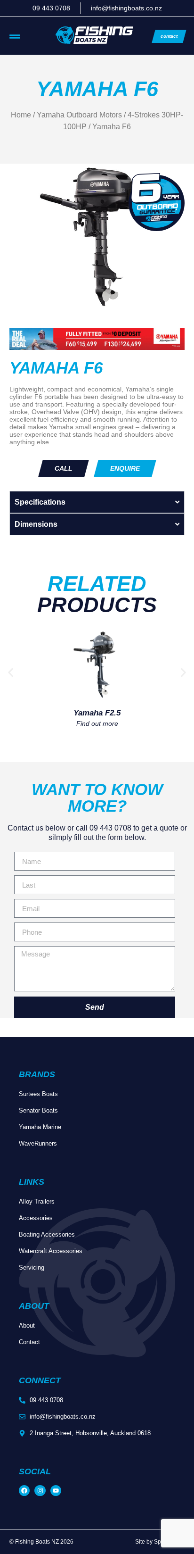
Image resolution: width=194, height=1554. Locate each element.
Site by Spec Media (160, 1541)
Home (21, 115)
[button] (10, 672)
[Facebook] (24, 1490)
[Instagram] (39, 1490)
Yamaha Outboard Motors (79, 115)
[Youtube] (55, 1490)
